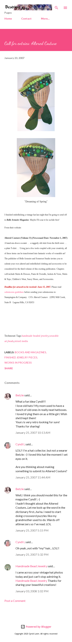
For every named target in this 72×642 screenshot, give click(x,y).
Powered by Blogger (38, 626)
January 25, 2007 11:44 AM (33, 477)
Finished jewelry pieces (20, 357)
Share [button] (8, 368)
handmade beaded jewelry (35, 335)
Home (8, 18)
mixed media (21, 341)
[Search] (56, 6)
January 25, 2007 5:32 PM (32, 554)
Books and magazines (30, 352)
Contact (26, 18)
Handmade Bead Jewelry (31, 566)
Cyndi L (20, 444)
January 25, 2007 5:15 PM (32, 530)
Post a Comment (14, 600)
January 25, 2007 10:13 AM (33, 432)
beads (11, 341)
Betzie (20, 395)
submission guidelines (14, 292)
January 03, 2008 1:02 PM (32, 591)
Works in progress (18, 362)
